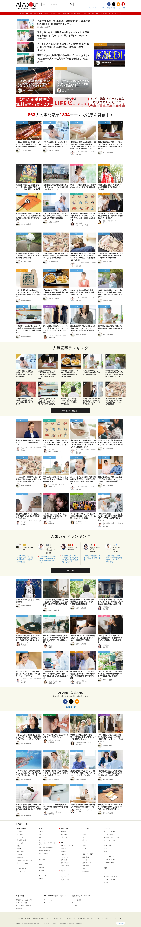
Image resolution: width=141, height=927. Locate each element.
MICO (84, 848)
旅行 (93, 13)
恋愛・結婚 (66, 13)
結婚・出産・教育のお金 (46, 847)
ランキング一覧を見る (70, 411)
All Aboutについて (71, 918)
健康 (40, 13)
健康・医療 (64, 828)
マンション (20, 834)
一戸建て (19, 831)
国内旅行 (41, 870)
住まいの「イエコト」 (23, 863)
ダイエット (85, 846)
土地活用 (19, 854)
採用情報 (27, 918)
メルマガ (101, 8)
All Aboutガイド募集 (21, 903)
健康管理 (63, 831)
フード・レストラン (66, 874)
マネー (36, 13)
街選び (19, 848)
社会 (83, 868)
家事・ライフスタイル (67, 845)
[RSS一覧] (118, 4)
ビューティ (46, 13)
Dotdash (121, 923)
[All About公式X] (113, 4)
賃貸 (18, 846)
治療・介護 (64, 837)
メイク (84, 831)
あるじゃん (42, 859)
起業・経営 (85, 865)
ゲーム (106, 873)
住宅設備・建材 (21, 840)
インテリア (20, 843)
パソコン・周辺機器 (109, 831)
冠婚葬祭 (63, 851)
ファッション (103, 13)
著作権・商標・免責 (83, 918)
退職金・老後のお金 (44, 850)
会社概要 (20, 918)
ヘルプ (121, 918)
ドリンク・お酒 (65, 880)
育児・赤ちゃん (65, 863)
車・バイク (117, 13)
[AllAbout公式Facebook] (109, 4)
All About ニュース (49, 900)
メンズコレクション (109, 859)
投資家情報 (34, 918)
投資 (40, 834)
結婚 (105, 851)
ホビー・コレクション (110, 876)
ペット (106, 882)
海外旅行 (41, 867)
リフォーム (20, 837)
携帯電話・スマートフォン (111, 837)
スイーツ (63, 877)
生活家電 (63, 854)
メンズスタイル (85, 13)
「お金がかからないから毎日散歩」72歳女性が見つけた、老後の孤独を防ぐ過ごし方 (47, 559)
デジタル (53, 13)
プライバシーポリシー (59, 918)
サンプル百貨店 (76, 900)
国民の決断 (19, 908)
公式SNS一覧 (111, 8)
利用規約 (48, 918)
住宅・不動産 (21, 828)
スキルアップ (86, 860)
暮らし (60, 13)
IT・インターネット (109, 840)
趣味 (97, 13)
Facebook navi (76, 903)
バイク (41, 881)
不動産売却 (20, 857)
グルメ (111, 13)
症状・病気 (64, 834)
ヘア (83, 837)
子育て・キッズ (65, 865)
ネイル (84, 843)
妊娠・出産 (64, 860)
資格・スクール (86, 863)
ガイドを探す (121, 8)
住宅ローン (42, 840)
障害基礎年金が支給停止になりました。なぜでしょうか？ (92, 558)
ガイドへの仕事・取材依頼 (23, 906)
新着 (27, 13)
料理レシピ (64, 848)
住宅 (31, 13)
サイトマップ (92, 8)
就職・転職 (85, 857)
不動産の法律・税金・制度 (24, 860)
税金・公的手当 (43, 853)
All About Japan (48, 903)
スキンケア (85, 834)
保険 (40, 837)
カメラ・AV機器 (108, 834)
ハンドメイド (64, 857)
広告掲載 (41, 918)
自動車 (41, 879)
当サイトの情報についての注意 (99, 918)
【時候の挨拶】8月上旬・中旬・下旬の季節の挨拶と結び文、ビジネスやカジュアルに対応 (114, 559)
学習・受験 (85, 871)
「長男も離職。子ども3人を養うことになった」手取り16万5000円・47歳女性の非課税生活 (25, 559)
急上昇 (22, 13)
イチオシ (74, 906)
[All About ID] (123, 4)
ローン (41, 856)
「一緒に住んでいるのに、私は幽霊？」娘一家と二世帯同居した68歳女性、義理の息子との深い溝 (70, 559)
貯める (41, 831)
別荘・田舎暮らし (22, 851)
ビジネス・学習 (75, 13)
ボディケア (85, 840)
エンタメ (106, 871)
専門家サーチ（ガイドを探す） (24, 900)
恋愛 (105, 848)
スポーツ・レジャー (109, 879)
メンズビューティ (109, 862)
